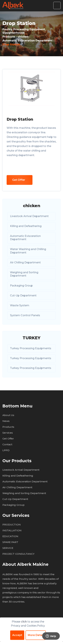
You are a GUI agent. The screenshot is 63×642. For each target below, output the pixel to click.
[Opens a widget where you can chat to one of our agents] (51, 636)
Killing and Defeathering (26, 226)
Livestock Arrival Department (29, 216)
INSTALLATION (11, 530)
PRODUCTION (11, 524)
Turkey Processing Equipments (30, 348)
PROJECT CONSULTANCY (18, 553)
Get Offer (18, 179)
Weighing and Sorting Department (24, 274)
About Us (8, 415)
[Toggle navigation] (57, 5)
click (24, 621)
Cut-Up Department (23, 295)
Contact (7, 444)
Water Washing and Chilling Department (28, 251)
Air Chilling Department (25, 262)
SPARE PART (10, 542)
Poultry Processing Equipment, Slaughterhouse (24, 31)
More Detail (35, 635)
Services (7, 432)
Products (8, 36)
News (6, 421)
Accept (17, 635)
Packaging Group (21, 285)
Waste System (19, 305)
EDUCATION (10, 536)
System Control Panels (25, 315)
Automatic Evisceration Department (27, 40)
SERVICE (7, 547)
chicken (23, 36)
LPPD (6, 450)
